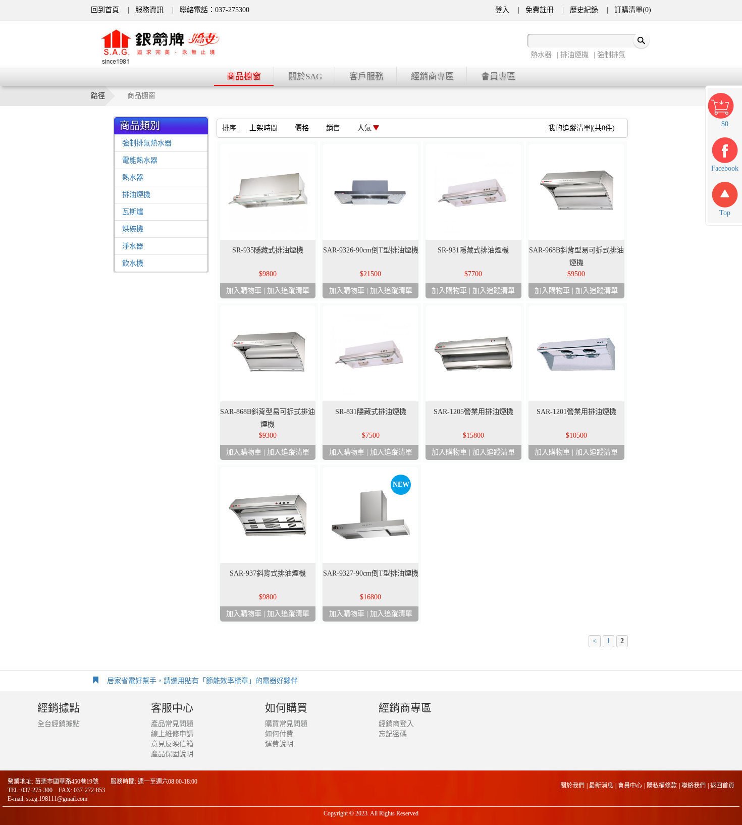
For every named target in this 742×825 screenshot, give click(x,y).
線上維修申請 (172, 734)
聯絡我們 (693, 785)
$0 (724, 124)
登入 (502, 10)
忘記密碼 (393, 734)
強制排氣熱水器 (147, 143)
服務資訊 (149, 10)
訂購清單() (632, 10)
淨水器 (132, 246)
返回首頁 (722, 785)
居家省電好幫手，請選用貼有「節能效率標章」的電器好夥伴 (202, 681)
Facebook (724, 168)
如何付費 (279, 734)
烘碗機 (132, 229)
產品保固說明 (172, 754)
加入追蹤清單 (288, 290)
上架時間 (263, 128)
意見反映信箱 (172, 744)
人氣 (364, 128)
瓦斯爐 (132, 212)
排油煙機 (574, 55)
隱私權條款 (662, 785)
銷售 (333, 128)
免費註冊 (539, 10)
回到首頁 (105, 10)
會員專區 (498, 76)
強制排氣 (611, 55)
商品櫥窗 (244, 76)
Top (724, 213)
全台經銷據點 (58, 724)
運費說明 (279, 744)
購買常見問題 (286, 724)
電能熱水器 (139, 160)
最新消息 (601, 785)
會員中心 (630, 785)
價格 (302, 128)
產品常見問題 (172, 724)
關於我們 (572, 785)
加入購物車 (243, 290)
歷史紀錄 (584, 10)
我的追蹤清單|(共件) (581, 128)
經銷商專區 (432, 76)
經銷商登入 (396, 724)
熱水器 (541, 55)
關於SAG (305, 76)
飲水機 (132, 263)
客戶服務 (366, 76)
